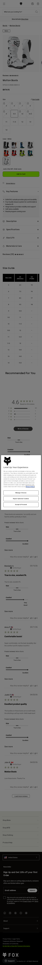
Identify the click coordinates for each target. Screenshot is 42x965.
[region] (21, 482)
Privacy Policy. (30, 486)
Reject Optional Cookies (21, 499)
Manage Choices (21, 493)
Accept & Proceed (21, 504)
